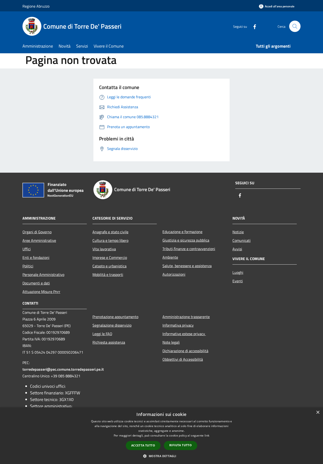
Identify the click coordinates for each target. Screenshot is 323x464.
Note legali (171, 342)
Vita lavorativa (104, 249)
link (207, 435)
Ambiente (170, 257)
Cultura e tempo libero (110, 240)
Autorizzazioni (173, 274)
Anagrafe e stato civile (110, 232)
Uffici (26, 249)
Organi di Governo (37, 232)
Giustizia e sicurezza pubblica (185, 240)
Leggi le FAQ (102, 334)
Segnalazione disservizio (111, 325)
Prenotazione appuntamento (115, 317)
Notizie (238, 232)
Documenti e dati (36, 283)
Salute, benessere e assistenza (187, 266)
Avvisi (237, 249)
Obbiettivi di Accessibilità (182, 359)
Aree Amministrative (39, 240)
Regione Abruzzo (35, 6)
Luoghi (237, 272)
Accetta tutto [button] (143, 445)
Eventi (237, 281)
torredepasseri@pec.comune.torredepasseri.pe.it (63, 369)
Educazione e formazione (182, 231)
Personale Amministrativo (43, 274)
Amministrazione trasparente (186, 317)
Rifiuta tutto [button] (180, 445)
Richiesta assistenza (108, 342)
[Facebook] (253, 26)
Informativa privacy (178, 325)
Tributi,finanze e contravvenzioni (188, 249)
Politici (27, 266)
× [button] (317, 412)
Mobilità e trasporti (107, 274)
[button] (161, 456)
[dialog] (161, 435)
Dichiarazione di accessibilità (185, 351)
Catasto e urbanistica (109, 266)
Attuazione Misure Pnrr (41, 291)
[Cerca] (295, 26)
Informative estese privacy (184, 334)
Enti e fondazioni (35, 257)
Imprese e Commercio (109, 257)
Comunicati (241, 240)
